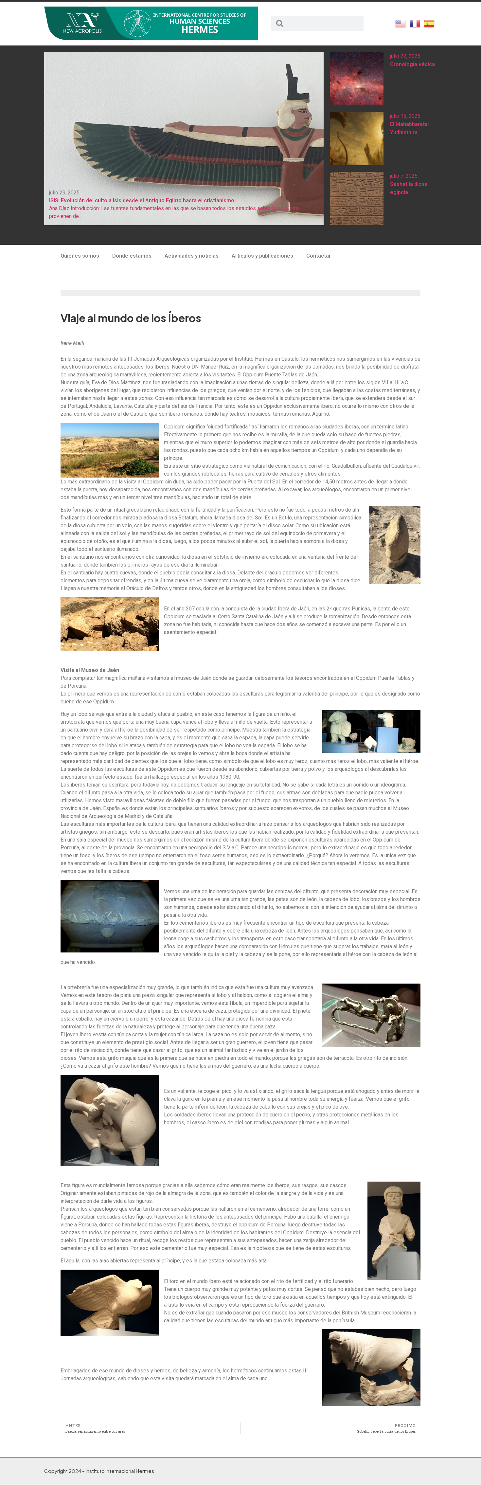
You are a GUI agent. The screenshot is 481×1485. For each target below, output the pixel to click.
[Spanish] (429, 23)
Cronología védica (412, 64)
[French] (415, 23)
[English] (400, 23)
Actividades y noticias (192, 256)
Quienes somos (80, 256)
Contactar (318, 256)
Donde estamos (131, 256)
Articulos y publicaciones (262, 256)
